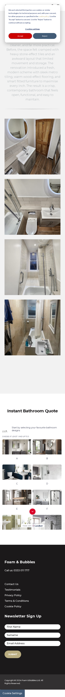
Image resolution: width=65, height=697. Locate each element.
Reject (44, 36)
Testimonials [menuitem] (12, 589)
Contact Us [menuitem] (11, 584)
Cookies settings (32, 29)
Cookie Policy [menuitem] (13, 606)
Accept (20, 36)
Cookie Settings (12, 693)
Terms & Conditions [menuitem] (17, 600)
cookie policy (44, 16)
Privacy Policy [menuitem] (13, 595)
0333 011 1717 (21, 570)
